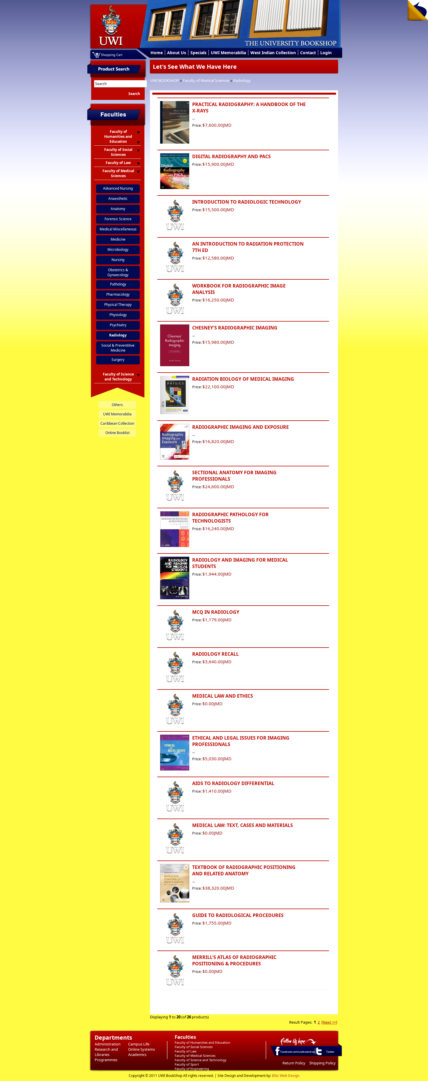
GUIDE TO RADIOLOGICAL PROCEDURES (238, 915)
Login (326, 52)
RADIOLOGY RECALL (215, 654)
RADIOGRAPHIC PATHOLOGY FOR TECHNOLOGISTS (230, 517)
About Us (176, 52)
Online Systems (141, 1049)
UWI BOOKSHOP (164, 80)
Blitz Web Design (285, 1075)
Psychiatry (118, 324)
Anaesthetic (118, 198)
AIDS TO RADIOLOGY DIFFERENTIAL (233, 783)
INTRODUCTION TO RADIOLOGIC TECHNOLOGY (246, 202)
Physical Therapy (118, 304)
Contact (308, 52)
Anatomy (118, 208)
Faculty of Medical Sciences (206, 80)
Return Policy (293, 1063)
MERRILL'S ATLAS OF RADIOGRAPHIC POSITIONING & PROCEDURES (234, 960)
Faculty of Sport (187, 1064)
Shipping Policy (322, 1063)
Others (117, 404)
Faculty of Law (186, 1051)
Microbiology (117, 249)
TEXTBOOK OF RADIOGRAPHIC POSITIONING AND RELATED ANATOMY (244, 870)
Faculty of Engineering (192, 1068)
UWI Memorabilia (228, 52)
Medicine (118, 239)
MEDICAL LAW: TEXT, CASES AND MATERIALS (242, 825)
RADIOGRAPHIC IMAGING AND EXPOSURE (240, 427)
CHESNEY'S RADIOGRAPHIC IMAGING (234, 328)
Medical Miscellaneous (118, 229)
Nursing (118, 259)
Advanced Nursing (118, 188)
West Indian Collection (273, 52)
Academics (137, 1054)
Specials (198, 52)
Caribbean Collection (117, 423)
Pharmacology (118, 294)
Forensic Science (118, 218)
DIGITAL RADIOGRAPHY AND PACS (231, 156)
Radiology (242, 80)
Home (157, 52)
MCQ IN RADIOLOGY (215, 612)
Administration (108, 1044)
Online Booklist (117, 432)
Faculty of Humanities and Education (202, 1042)
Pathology (118, 284)
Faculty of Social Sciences (194, 1047)
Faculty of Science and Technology (201, 1060)
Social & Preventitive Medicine (118, 348)
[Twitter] (318, 1054)
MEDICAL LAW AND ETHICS (222, 696)
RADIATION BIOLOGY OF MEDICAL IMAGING (243, 379)
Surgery (118, 359)
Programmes (106, 1059)
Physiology (118, 314)
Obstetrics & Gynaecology (117, 272)
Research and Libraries (106, 1052)
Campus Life (138, 1044)
